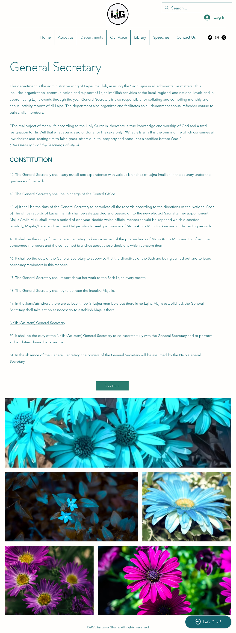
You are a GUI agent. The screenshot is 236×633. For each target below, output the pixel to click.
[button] (65, 37)
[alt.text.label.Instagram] (217, 37)
